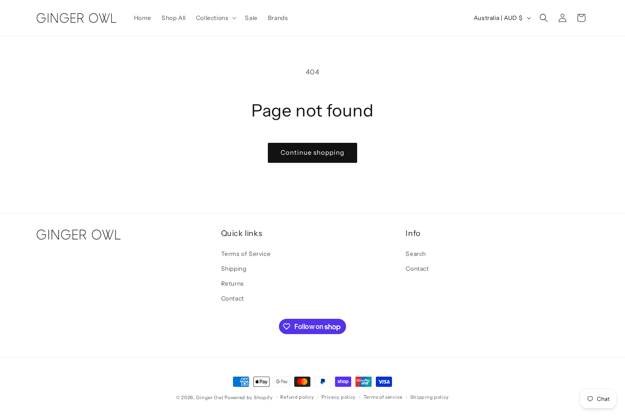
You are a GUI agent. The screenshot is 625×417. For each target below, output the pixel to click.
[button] (215, 18)
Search (416, 253)
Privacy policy (338, 397)
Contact (232, 298)
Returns (232, 283)
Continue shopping (312, 152)
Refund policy (297, 397)
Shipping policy (429, 397)
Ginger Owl (209, 397)
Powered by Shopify (248, 397)
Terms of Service (246, 253)
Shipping (234, 268)
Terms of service (383, 397)
